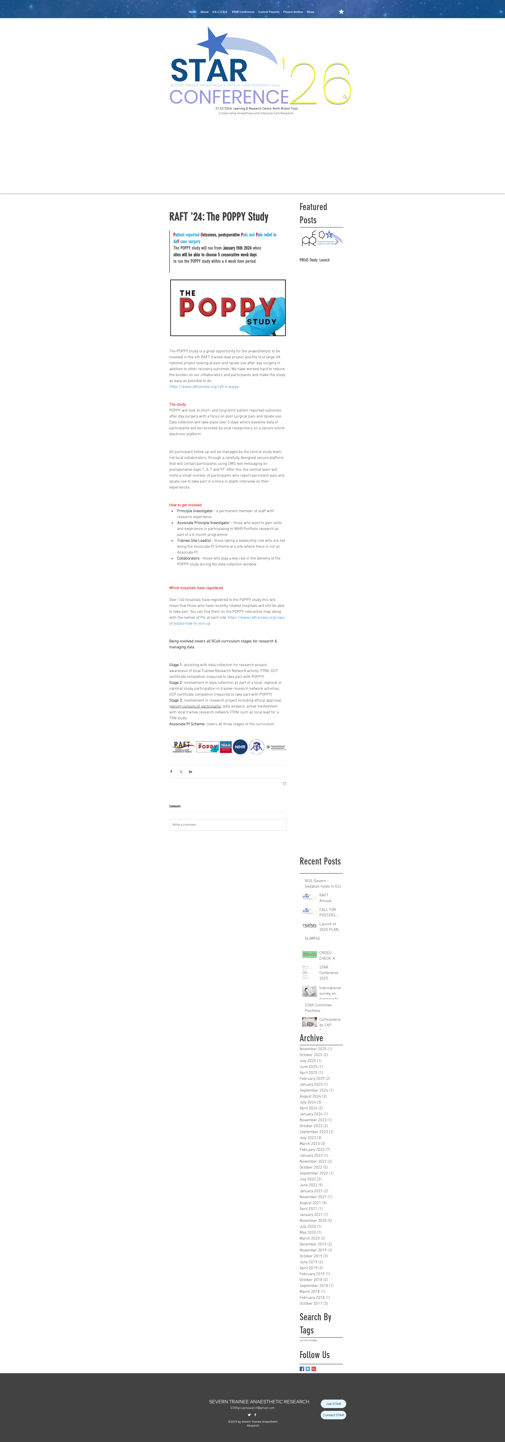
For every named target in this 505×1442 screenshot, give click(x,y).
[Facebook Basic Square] (302, 1369)
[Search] (345, 97)
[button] (204, 12)
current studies (308, 1340)
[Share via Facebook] (171, 771)
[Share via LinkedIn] (190, 771)
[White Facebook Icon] (255, 1415)
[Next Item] (337, 242)
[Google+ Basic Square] (313, 1369)
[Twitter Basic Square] (308, 1369)
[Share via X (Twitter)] (181, 771)
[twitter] (249, 1415)
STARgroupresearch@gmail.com (252, 1408)
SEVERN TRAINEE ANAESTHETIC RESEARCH (259, 1402)
